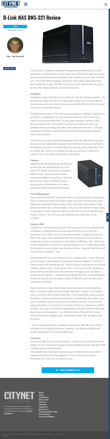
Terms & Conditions (46, 417)
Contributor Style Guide (48, 412)
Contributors (44, 397)
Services (42, 402)
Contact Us (43, 407)
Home (41, 392)
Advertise (43, 405)
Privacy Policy (44, 414)
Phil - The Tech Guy (15, 56)
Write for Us (43, 409)
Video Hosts (44, 400)
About (41, 395)
